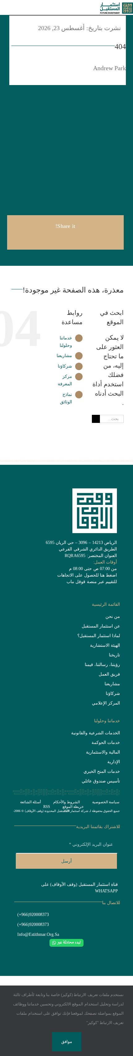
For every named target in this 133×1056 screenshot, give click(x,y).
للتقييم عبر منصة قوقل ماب (91, 581)
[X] (75, 238)
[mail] (91, 952)
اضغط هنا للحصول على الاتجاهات (87, 575)
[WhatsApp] (55, 238)
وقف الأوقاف (34, 811)
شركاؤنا (65, 366)
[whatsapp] (71, 952)
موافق (66, 1041)
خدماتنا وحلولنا (107, 720)
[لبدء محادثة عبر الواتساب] (66, 942)
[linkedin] (52, 952)
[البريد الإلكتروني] (45, 238)
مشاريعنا (64, 355)
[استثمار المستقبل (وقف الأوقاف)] (116, 5)
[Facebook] (85, 238)
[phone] (41, 952)
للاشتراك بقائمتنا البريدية (98, 826)
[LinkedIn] (65, 238)
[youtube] (61, 952)
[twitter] (81, 952)
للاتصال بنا (111, 902)
